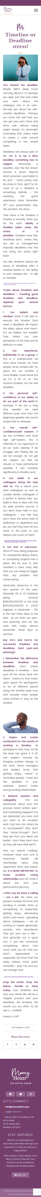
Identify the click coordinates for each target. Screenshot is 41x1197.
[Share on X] (16, 1044)
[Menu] (35, 10)
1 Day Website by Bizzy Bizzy (24, 1194)
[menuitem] (35, 10)
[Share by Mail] (33, 1044)
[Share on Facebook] (7, 1044)
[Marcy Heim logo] (17, 10)
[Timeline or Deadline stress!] (20, 27)
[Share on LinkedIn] (25, 1044)
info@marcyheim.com (17, 1106)
